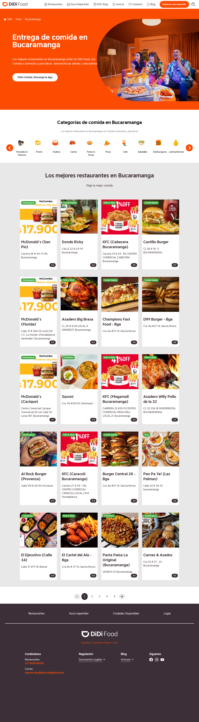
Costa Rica (97, 643)
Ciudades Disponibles (126, 613)
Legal (167, 613)
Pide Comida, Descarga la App (35, 77)
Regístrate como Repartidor (174, 4)
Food (18, 19)
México (107, 643)
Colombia (85, 643)
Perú (115, 643)
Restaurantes (36, 613)
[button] (174, 4)
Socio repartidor (79, 613)
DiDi (9, 19)
